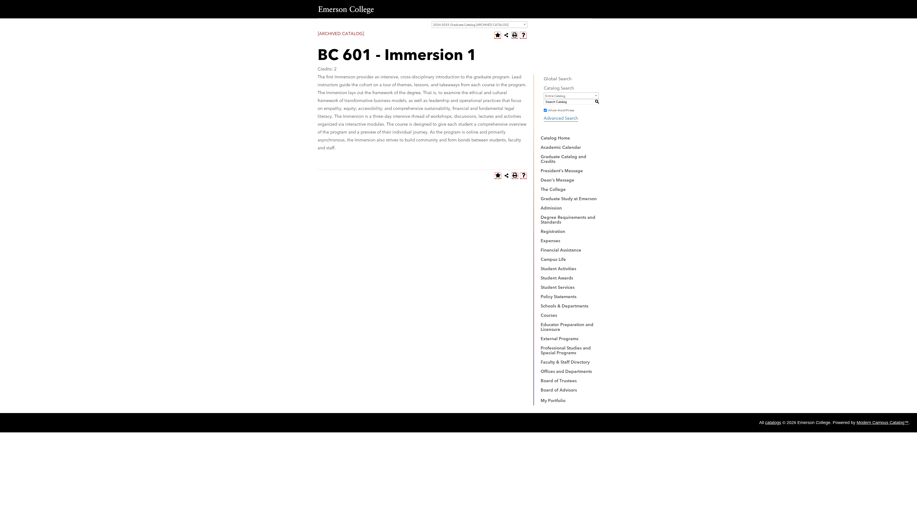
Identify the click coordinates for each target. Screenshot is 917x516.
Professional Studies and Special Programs (566, 349)
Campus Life (553, 259)
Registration (553, 231)
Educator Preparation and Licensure (567, 326)
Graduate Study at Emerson (569, 198)
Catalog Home (555, 137)
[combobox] (479, 24)
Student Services (558, 287)
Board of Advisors (559, 390)
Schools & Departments (564, 305)
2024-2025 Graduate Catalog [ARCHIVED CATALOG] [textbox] (471, 24)
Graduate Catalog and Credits (563, 158)
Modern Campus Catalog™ (883, 422)
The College (553, 189)
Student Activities (558, 268)
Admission (551, 207)
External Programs (559, 338)
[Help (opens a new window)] (523, 35)
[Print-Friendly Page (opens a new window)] (515, 35)
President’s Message (562, 170)
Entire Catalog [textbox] (555, 95)
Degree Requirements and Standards (568, 219)
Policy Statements (558, 296)
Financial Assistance (561, 250)
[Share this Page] (506, 35)
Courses (549, 315)
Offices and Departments (566, 371)
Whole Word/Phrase (561, 110)
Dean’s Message (557, 180)
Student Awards (557, 277)
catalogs (773, 422)
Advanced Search (561, 118)
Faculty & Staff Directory (565, 362)
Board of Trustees (559, 380)
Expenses (550, 240)
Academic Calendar (561, 147)
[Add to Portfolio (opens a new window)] (497, 35)
